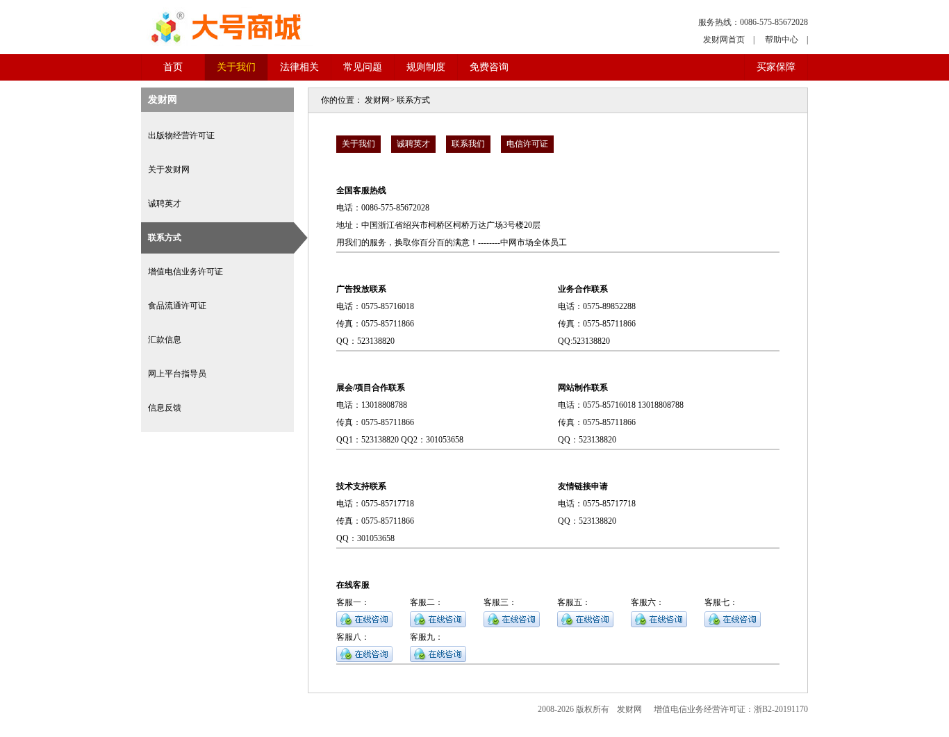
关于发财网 (169, 169)
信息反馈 (164, 408)
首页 (173, 67)
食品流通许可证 (177, 305)
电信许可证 (527, 144)
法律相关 (299, 67)
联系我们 (468, 144)
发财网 (377, 100)
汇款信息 (164, 340)
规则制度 (425, 67)
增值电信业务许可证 (185, 271)
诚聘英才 (164, 203)
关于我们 (236, 67)
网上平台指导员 (177, 374)
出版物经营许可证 (181, 135)
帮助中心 (781, 39)
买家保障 (776, 67)
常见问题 (362, 67)
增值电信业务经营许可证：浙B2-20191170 (731, 709)
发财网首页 (724, 39)
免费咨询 (489, 67)
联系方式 (164, 237)
